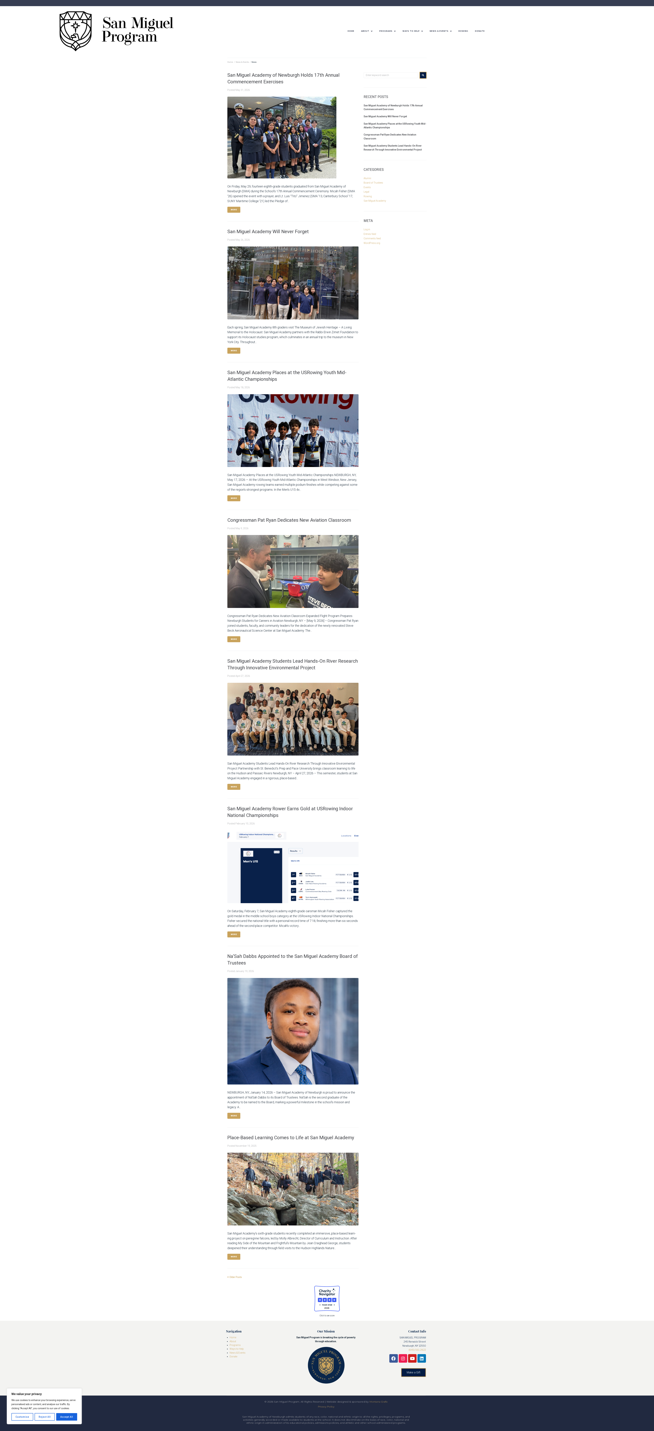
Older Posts (234, 1277)
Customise (22, 1416)
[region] (44, 1406)
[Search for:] (391, 75)
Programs (235, 1345)
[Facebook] (393, 1358)
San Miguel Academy (375, 200)
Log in (367, 229)
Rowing (368, 196)
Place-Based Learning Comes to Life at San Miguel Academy (290, 1137)
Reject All (45, 1416)
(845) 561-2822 (417, 1349)
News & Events (242, 62)
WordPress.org (372, 243)
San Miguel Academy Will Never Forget (268, 231)
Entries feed (370, 234)
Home (230, 62)
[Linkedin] (421, 1358)
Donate (233, 1356)
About (233, 1341)
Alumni (367, 178)
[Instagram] (403, 1358)
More (234, 210)
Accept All (66, 1416)
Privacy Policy (326, 1406)
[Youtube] (412, 1358)
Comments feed (372, 238)
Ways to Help (237, 1348)
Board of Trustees (373, 182)
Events (367, 187)
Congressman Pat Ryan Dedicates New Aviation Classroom (289, 520)
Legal (366, 191)
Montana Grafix (378, 1401)
